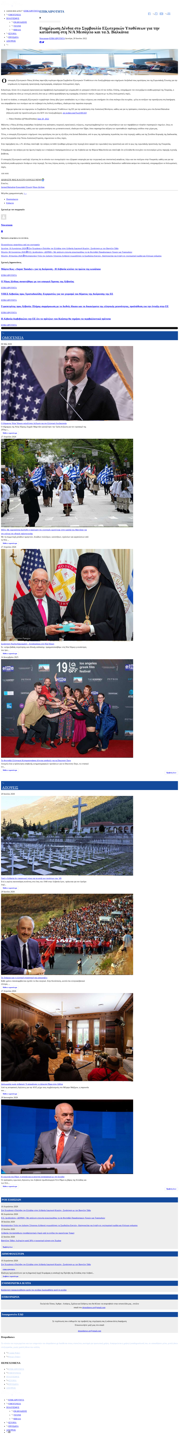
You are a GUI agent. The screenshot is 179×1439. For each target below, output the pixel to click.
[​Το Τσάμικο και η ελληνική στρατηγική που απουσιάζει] (67, 974)
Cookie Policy (14, 1353)
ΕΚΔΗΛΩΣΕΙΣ (20, 22)
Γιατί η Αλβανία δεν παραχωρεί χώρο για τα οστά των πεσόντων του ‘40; (31, 878)
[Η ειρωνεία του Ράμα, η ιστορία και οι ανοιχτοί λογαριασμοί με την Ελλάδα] (67, 1173)
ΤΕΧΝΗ (17, 26)
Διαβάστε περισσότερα (10, 1276)
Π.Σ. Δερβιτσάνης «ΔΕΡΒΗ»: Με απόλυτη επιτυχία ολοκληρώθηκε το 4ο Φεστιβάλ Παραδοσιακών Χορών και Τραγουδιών (53, 1218)
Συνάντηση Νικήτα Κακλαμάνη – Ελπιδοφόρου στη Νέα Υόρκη (27, 644)
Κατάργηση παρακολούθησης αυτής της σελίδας (21, 1290)
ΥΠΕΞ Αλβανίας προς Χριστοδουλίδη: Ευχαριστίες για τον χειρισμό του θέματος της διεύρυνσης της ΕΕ (57, 293)
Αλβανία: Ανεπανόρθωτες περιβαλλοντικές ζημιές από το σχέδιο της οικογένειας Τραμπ (37, 1233)
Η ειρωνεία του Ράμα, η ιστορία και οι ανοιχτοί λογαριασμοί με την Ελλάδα (32, 1177)
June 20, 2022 (43, 119)
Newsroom (44, 38)
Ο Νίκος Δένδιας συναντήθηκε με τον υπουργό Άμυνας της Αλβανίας (37, 281)
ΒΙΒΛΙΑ (17, 30)
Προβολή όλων (171, 773)
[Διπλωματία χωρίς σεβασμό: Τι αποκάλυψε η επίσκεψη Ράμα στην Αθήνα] (67, 1080)
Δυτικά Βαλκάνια (8, 187)
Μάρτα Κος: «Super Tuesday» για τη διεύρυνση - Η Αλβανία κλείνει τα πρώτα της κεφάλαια (51, 269)
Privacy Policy (14, 1357)
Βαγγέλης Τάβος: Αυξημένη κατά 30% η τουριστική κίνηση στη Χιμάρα (31, 1240)
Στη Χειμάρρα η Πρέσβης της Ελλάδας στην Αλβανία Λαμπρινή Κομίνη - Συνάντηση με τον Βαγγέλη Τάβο (46, 1210)
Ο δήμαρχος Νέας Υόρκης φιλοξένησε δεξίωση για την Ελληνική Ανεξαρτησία (34, 423)
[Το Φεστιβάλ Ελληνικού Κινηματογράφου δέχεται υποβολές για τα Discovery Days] (67, 757)
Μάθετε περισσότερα (10, 433)
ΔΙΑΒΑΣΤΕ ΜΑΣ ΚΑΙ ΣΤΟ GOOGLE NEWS (21, 180)
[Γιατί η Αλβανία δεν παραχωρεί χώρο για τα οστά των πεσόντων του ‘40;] (67, 874)
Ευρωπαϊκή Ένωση (24, 187)
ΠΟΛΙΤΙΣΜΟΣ (12, 18)
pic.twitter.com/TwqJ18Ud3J (75, 113)
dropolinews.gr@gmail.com (93, 1307)
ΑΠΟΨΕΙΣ (11, 41)
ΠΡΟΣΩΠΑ (13, 37)
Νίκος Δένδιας (39, 187)
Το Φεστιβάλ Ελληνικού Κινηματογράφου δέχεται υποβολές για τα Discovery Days (36, 760)
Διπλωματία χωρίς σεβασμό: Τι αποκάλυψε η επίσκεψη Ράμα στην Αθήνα (32, 1084)
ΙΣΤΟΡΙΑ (12, 33)
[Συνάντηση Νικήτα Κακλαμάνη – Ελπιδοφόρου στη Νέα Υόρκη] (67, 640)
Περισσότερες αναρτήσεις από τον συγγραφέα (20, 245)
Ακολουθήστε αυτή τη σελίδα (54, 1290)
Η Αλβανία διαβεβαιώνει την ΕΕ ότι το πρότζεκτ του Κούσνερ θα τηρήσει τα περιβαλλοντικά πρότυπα (56, 318)
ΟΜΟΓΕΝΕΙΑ (14, 15)
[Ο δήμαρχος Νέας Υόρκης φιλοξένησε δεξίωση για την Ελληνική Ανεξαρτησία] (67, 419)
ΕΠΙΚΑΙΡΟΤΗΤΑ (31, 11)
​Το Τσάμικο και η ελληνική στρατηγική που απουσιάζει (24, 978)
